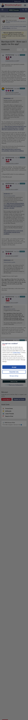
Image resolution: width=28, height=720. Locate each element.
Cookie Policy (16, 352)
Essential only (14, 372)
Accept (14, 367)
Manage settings (14, 376)
